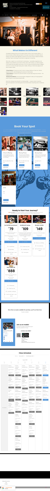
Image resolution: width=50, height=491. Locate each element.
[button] (47, 15)
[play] (47, 17)
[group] (4, 406)
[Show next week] (31, 360)
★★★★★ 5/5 (28, 15)
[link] (8, 153)
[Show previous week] (18, 360)
